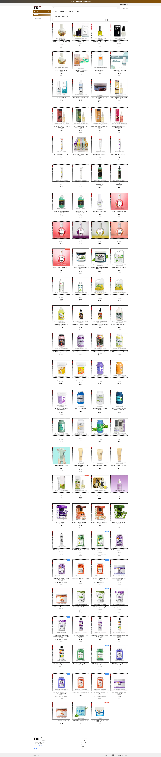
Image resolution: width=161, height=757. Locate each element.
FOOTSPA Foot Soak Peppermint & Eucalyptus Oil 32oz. (100, 184)
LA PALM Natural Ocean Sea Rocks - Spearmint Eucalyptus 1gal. (119, 409)
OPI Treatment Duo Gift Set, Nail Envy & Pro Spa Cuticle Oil (99, 494)
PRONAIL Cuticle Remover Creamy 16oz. (61, 549)
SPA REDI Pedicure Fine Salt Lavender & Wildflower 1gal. (119, 664)
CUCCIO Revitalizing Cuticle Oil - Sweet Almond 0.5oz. (119, 98)
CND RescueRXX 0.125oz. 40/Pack (119, 70)
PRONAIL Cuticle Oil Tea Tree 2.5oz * (119, 522)
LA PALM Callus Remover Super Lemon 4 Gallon (100, 296)
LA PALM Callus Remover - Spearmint (119, 267)
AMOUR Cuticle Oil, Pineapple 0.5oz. (100, 41)
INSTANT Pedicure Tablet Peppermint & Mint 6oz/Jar (80, 268)
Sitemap (83, 748)
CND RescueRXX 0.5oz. (61, 97)
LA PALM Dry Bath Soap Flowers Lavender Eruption (80, 352)
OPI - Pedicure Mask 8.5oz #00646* (61, 465)
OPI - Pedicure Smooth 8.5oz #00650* (119, 465)
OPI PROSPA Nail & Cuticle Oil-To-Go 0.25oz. (61, 493)
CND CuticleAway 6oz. (99, 70)
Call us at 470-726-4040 (39, 745)
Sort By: (54, 19)
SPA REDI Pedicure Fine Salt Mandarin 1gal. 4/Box (99, 693)
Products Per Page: (119, 19)
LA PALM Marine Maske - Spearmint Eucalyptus (100, 409)
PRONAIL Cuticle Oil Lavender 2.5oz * (61, 522)
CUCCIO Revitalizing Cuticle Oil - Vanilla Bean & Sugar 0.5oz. (61, 127)
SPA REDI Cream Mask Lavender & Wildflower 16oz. (119, 579)
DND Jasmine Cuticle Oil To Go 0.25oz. (99, 154)
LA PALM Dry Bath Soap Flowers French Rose (61, 352)
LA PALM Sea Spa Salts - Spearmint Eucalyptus (100, 438)
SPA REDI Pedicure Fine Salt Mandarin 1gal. (80, 692)
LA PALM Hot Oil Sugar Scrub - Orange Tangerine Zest (119, 379)
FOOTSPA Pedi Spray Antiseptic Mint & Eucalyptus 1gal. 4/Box (80, 212)
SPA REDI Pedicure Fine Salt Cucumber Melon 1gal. (80, 664)
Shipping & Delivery (63, 11)
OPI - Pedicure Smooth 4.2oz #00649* (99, 465)
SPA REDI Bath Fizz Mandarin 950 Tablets (80, 578)
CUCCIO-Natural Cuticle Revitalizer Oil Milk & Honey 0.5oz (99, 127)
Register (126, 4)
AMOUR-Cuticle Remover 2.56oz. (61, 70)
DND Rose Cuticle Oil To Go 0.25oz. (80, 183)
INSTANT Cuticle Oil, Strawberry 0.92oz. (61, 267)
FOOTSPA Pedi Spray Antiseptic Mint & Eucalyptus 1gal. (61, 212)
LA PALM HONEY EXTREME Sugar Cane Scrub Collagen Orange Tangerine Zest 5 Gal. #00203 (80, 380)
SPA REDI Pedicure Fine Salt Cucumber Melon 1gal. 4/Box (99, 664)
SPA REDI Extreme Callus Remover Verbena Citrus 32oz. (61, 664)
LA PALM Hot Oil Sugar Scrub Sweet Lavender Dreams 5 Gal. (61, 409)
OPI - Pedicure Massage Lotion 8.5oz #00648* (80, 466)
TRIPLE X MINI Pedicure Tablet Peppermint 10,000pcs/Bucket (99, 721)
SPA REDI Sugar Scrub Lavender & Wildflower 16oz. (119, 693)
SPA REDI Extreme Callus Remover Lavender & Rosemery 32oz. (100, 636)
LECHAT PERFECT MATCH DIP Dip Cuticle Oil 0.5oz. (119, 438)
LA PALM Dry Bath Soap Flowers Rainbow (100, 351)
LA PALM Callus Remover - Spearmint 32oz (61, 295)
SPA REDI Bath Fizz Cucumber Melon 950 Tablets (80, 550)
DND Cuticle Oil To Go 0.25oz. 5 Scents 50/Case (80, 155)
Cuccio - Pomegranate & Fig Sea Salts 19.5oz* (99, 98)
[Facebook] (37, 749)
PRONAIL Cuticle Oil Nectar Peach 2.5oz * (80, 522)
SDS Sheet (77, 11)
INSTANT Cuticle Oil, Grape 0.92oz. (80, 240)
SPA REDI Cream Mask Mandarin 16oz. (61, 606)
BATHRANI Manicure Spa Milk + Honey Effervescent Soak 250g (80, 71)
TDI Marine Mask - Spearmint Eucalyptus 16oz (80, 721)
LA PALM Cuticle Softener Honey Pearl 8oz (80, 324)
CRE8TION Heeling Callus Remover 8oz (80, 97)
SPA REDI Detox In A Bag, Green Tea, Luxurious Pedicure (80, 607)
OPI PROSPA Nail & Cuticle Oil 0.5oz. (80, 493)
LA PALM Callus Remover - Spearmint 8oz (80, 295)
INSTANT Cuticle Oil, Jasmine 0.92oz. (99, 240)
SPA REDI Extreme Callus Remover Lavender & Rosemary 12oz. (80, 636)
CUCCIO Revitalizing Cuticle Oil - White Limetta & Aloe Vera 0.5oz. (80, 127)
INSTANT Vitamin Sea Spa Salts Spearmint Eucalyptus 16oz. (99, 268)
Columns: (99, 19)
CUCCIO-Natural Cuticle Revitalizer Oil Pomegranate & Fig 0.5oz (119, 127)
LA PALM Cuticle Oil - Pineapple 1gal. (61, 324)
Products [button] (36, 11)
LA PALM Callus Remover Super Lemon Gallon (119, 296)
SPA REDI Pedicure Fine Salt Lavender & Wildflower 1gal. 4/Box (61, 693)
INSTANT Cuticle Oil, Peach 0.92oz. (119, 240)
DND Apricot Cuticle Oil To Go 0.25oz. (61, 154)
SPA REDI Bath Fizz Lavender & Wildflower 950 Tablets (119, 550)
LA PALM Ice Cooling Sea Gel (80, 408)
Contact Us (55, 11)
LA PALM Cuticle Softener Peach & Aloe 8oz (99, 324)
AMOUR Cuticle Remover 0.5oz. (119, 41)
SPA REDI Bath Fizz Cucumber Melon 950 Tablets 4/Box (100, 550)
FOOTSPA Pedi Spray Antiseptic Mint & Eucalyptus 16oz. (119, 184)
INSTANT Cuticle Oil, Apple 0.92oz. (119, 211)
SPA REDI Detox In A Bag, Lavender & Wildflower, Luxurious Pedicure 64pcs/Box (61, 636)
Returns (71, 11)
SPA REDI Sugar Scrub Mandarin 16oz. (61, 720)
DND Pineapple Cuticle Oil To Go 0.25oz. (61, 183)
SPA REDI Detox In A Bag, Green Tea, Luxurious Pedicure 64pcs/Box (100, 607)
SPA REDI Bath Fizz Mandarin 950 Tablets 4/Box (100, 579)
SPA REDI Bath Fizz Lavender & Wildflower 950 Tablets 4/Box (61, 579)
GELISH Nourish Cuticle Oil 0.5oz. (99, 211)
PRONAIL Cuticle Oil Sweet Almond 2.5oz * (99, 522)
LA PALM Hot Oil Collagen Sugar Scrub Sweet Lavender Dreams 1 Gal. (99, 379)
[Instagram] (34, 749)
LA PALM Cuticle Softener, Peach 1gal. (119, 324)
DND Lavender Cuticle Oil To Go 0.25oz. (119, 154)
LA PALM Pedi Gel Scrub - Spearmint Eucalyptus (61, 438)
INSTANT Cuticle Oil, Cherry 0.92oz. (61, 240)
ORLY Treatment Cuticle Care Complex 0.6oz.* (119, 494)
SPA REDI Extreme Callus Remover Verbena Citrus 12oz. (119, 636)
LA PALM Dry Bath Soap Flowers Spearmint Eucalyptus (119, 352)
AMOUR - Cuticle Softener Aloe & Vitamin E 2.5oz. (61, 42)
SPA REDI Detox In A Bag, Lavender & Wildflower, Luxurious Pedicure (119, 607)
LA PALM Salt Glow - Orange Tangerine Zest (80, 437)
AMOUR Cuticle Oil (80, 41)
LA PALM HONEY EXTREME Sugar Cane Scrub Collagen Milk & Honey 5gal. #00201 (61, 379)
